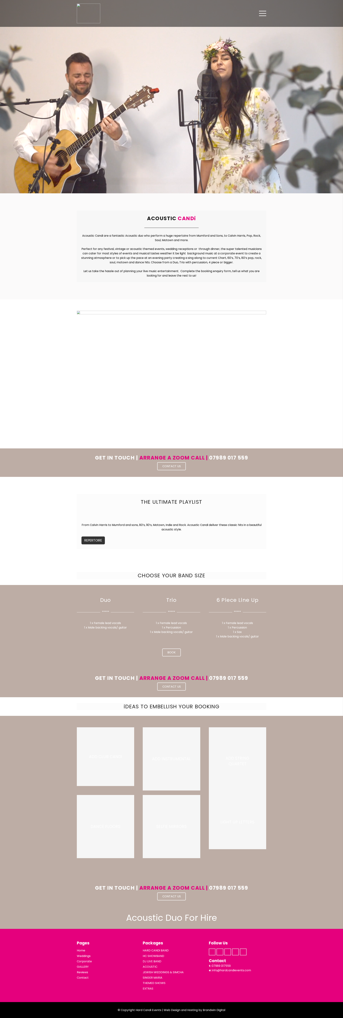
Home (81, 950)
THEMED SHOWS (154, 983)
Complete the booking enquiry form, (206, 271)
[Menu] (263, 13)
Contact (83, 978)
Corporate (84, 961)
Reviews (82, 972)
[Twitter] (227, 952)
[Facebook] (212, 952)
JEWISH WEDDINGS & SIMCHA (163, 972)
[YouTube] (243, 952)
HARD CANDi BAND (156, 950)
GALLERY (83, 967)
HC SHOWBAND (153, 956)
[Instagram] (220, 952)
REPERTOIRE (93, 540)
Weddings (84, 956)
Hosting (192, 1010)
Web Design (172, 1010)
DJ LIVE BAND (152, 961)
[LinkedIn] (235, 952)
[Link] (88, 13)
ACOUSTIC (150, 967)
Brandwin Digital (214, 1010)
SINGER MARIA (152, 978)
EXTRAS (148, 988)
